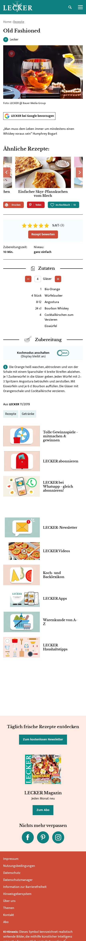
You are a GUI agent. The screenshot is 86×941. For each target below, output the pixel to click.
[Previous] (6, 172)
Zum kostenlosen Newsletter (43, 739)
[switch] (63, 353)
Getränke (28, 414)
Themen (8, 908)
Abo (6, 922)
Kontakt (8, 915)
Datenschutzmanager (18, 880)
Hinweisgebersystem (17, 894)
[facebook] (28, 837)
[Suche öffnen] (70, 7)
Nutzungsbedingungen (19, 866)
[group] (43, 178)
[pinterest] (43, 837)
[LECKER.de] (17, 7)
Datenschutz (11, 873)
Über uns (9, 901)
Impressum (10, 859)
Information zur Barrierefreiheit (25, 887)
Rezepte (18, 22)
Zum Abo (43, 810)
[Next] (79, 172)
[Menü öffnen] (80, 7)
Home (7, 22)
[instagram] (58, 837)
